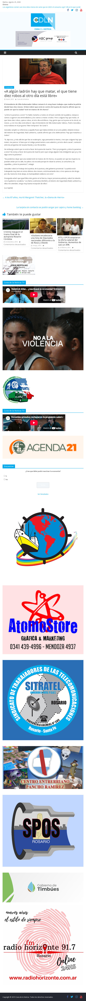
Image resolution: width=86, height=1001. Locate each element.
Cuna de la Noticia (23, 99)
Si (6, 476)
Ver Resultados (43, 494)
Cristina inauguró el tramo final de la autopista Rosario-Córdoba (13, 235)
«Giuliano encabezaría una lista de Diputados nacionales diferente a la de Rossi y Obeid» (43, 239)
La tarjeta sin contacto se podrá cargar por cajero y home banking (49, 207)
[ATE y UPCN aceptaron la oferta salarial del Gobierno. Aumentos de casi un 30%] (70, 219)
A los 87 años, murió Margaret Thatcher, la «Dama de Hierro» (33, 197)
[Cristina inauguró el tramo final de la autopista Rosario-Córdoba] (16, 219)
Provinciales (9, 87)
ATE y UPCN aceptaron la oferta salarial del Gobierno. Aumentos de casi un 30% (69, 241)
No (7, 479)
